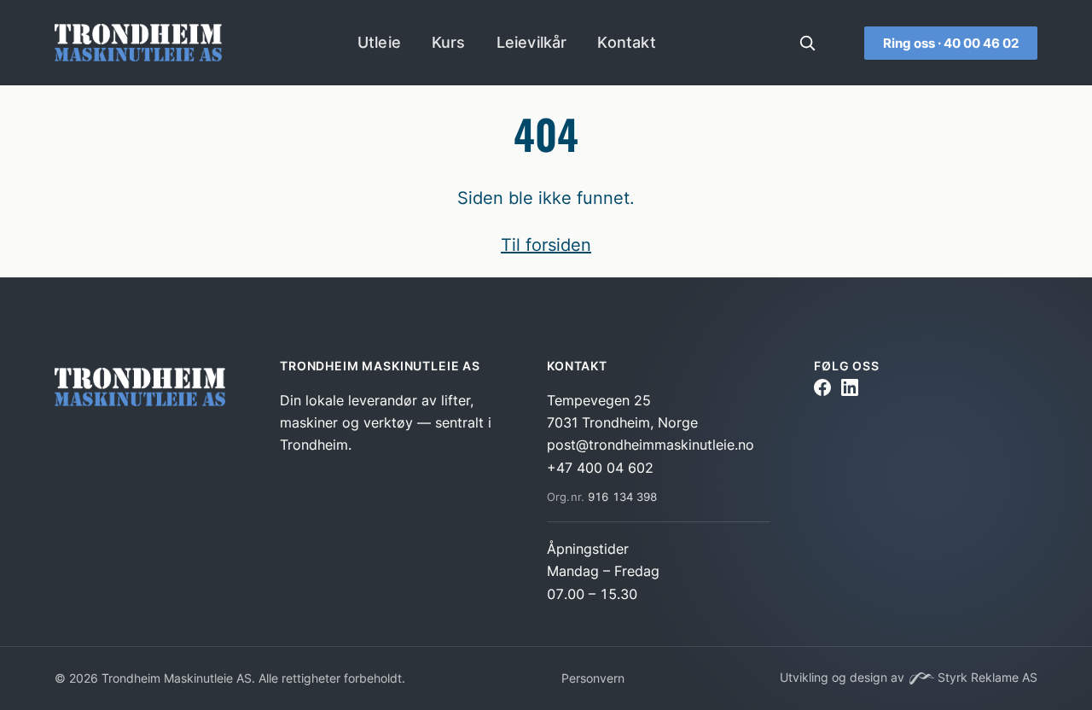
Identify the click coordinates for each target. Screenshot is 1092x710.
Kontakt (626, 42)
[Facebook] (822, 390)
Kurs (449, 42)
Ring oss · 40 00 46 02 (951, 43)
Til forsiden (546, 245)
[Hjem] (138, 42)
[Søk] (807, 42)
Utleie (379, 42)
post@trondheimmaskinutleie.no (650, 444)
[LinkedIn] (849, 390)
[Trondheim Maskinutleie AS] (143, 391)
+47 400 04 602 (600, 467)
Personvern (592, 678)
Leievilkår (532, 42)
